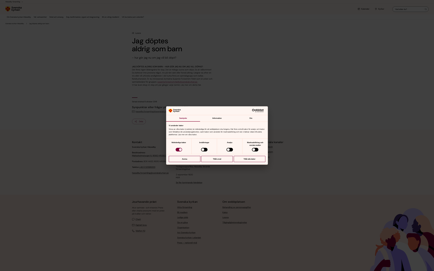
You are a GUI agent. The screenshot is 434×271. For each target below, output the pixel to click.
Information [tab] (217, 118)
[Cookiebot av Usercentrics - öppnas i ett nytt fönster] (255, 110)
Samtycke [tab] (183, 118)
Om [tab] (250, 118)
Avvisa (184, 159)
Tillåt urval (217, 159)
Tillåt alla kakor (249, 159)
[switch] (204, 149)
